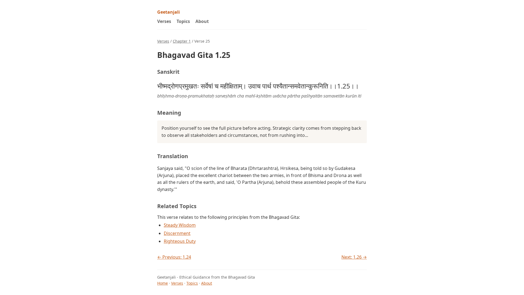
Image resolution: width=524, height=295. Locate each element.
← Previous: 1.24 (174, 257)
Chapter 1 (182, 41)
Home (162, 283)
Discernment (177, 233)
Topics (183, 21)
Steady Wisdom (180, 225)
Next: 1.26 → (354, 257)
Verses (164, 21)
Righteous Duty (180, 241)
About (202, 21)
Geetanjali (168, 12)
